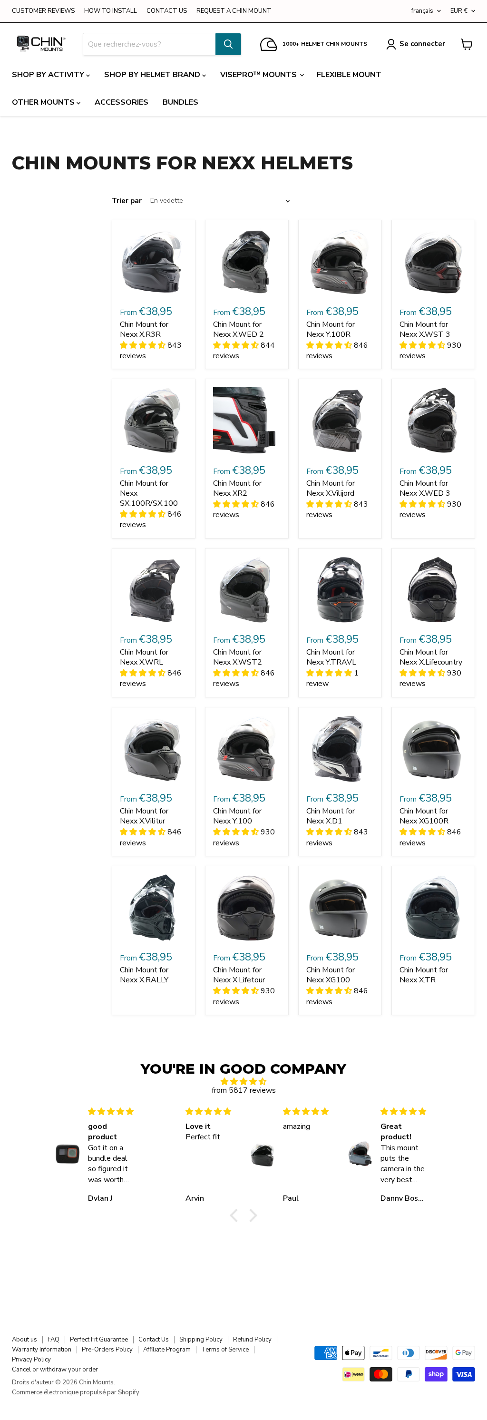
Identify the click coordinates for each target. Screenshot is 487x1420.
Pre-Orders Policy (107, 1349)
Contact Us (153, 1339)
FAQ (53, 1339)
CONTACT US (166, 11)
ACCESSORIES (121, 102)
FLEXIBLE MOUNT (349, 74)
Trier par (127, 201)
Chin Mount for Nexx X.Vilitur (144, 816)
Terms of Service (225, 1349)
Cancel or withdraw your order (55, 1369)
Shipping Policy (201, 1339)
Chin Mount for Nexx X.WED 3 (424, 488)
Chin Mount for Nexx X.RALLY (144, 975)
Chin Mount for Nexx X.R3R (144, 329)
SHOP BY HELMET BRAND (153, 74)
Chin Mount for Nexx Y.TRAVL (331, 657)
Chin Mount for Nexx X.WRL (144, 657)
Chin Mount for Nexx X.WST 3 (424, 329)
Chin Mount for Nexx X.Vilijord (330, 488)
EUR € (459, 11)
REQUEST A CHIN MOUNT (234, 11)
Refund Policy (252, 1339)
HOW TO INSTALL (110, 11)
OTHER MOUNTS (44, 102)
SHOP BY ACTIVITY (49, 74)
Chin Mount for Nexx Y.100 (237, 816)
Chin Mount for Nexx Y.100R (330, 329)
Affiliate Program (167, 1349)
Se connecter (422, 44)
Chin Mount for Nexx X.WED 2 (238, 329)
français (422, 11)
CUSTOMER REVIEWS (43, 11)
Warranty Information (41, 1349)
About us (24, 1339)
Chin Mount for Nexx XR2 (237, 488)
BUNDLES (180, 102)
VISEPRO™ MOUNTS (259, 74)
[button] (236, 1215)
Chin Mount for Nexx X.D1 (330, 816)
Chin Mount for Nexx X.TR (423, 975)
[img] (243, 1081)
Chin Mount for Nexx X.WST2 (237, 657)
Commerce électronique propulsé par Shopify (75, 1392)
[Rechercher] (228, 44)
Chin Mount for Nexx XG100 (330, 975)
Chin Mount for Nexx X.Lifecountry (430, 657)
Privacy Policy (31, 1359)
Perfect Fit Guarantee (99, 1339)
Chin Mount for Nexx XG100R (423, 816)
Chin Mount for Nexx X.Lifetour (239, 975)
